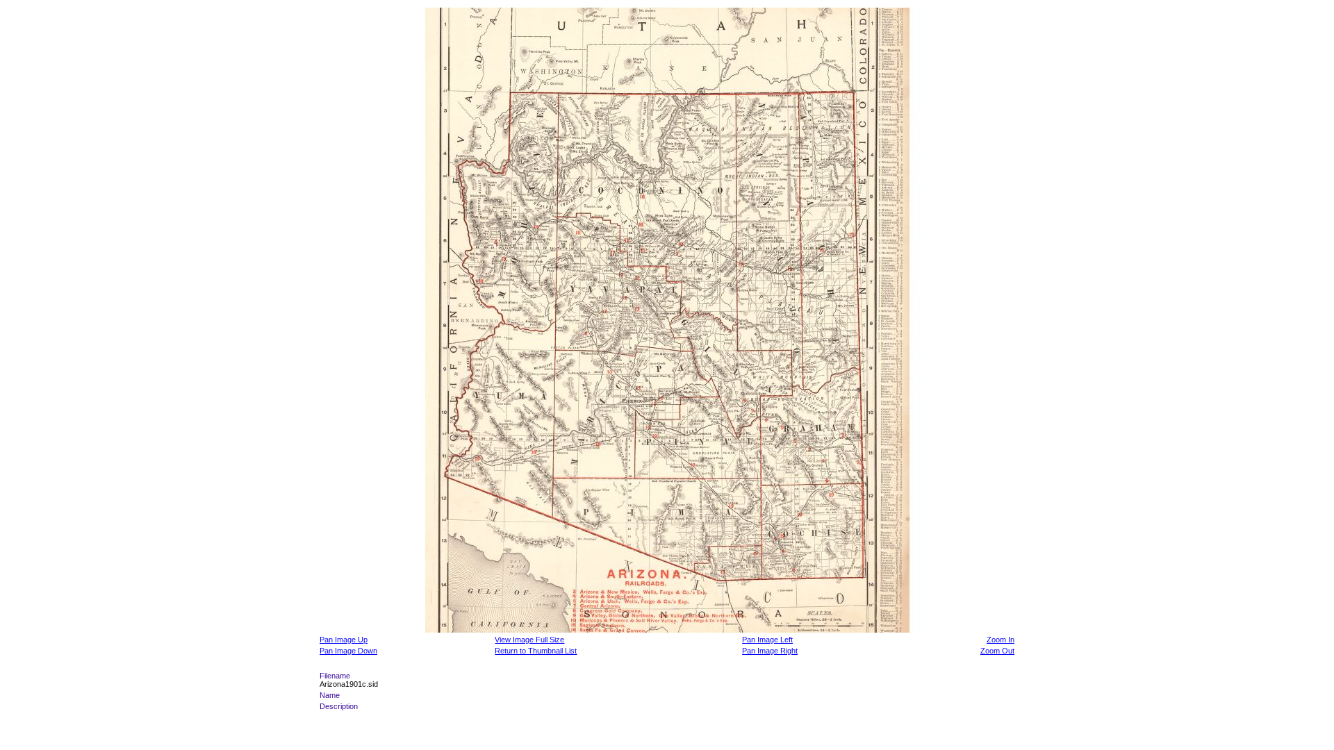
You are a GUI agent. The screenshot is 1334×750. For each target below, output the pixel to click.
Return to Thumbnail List (536, 651)
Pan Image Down (348, 651)
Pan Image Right (770, 651)
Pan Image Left (767, 639)
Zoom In (1000, 639)
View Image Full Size (529, 639)
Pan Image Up (344, 639)
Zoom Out (997, 651)
